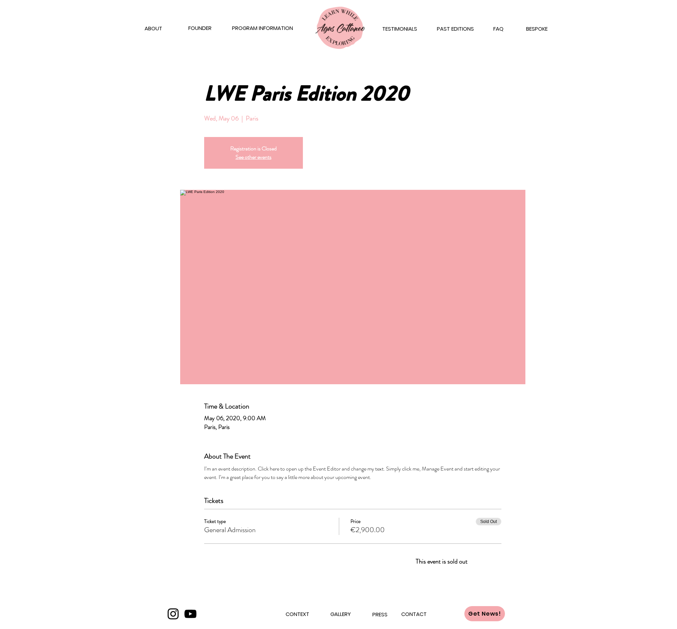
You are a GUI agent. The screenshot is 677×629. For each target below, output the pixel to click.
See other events (254, 157)
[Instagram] (173, 613)
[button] (399, 29)
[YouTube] (190, 613)
